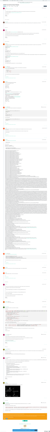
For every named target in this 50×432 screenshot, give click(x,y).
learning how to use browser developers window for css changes (10, 124)
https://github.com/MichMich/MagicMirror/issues (31, 227)
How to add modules (6, 123)
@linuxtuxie (9, 301)
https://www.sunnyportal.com (9, 93)
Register (4, 418)
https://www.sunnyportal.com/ (17, 96)
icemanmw (6, 382)
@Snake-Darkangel (9, 334)
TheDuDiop (6, 81)
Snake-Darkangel (7, 402)
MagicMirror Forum (5, 0)
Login (6, 418)
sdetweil (6, 253)
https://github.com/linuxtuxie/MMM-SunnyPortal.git (12, 46)
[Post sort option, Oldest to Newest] (42, 6)
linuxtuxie (6, 29)
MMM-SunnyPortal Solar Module (12, 140)
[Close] (46, 414)
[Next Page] (27, 420)
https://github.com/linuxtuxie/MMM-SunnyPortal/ (16, 12)
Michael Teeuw (27, 428)
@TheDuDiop (9, 253)
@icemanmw (9, 357)
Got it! (36, 430)
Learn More (32, 430)
